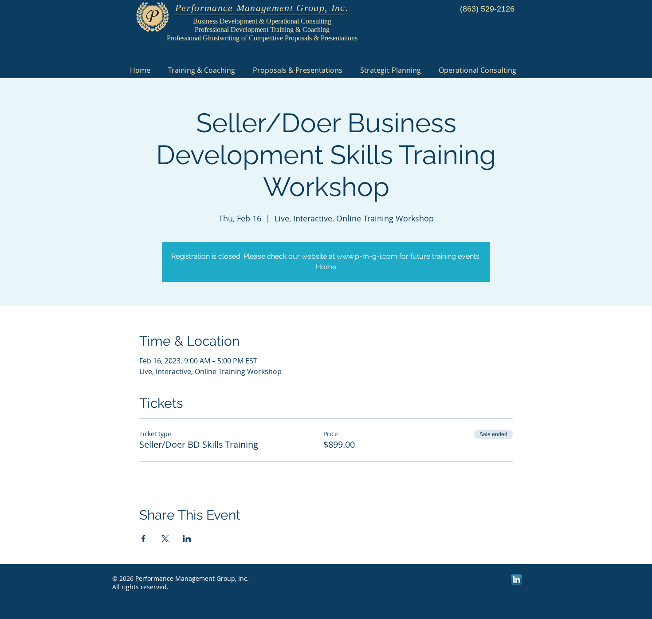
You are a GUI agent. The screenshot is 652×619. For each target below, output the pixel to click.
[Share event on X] (165, 538)
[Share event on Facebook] (143, 538)
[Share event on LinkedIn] (187, 538)
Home (326, 267)
